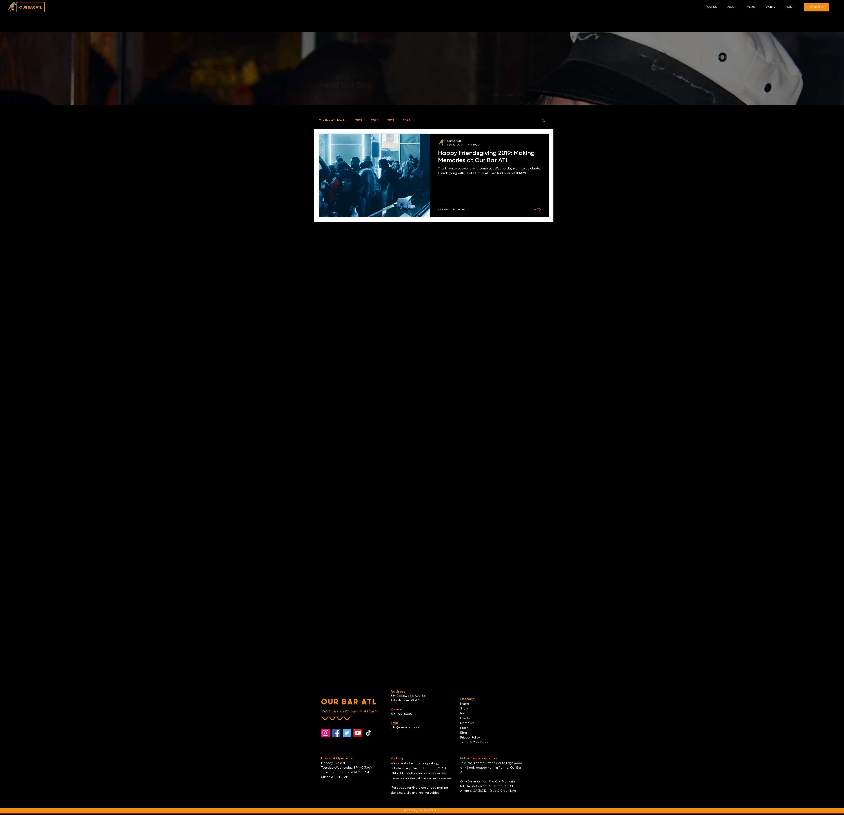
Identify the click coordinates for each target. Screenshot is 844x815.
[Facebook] (336, 733)
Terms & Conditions (474, 742)
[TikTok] (368, 733)
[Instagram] (325, 733)
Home (493, 95)
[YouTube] (357, 733)
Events (465, 718)
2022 (406, 120)
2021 (390, 120)
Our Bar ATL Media (332, 120)
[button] (734, 7)
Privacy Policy (470, 737)
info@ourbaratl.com (406, 727)
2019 (358, 120)
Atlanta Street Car (487, 763)
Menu (464, 713)
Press (464, 727)
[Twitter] (347, 733)
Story (464, 708)
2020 (374, 120)
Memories (467, 723)
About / (509, 95)
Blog (463, 732)
